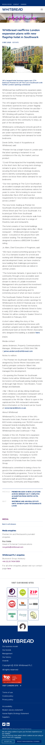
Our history (6, 657)
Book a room (7, 4)
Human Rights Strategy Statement (15, 713)
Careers (23, 4)
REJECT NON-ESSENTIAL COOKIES (28, 741)
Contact (16, 4)
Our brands (6, 650)
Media (5, 519)
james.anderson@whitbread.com (18, 351)
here (38, 333)
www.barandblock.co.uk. (15, 408)
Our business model (10, 646)
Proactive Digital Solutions (22, 729)
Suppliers (6, 717)
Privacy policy (7, 699)
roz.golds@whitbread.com (13, 547)
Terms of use (7, 692)
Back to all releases (9, 524)
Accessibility (7, 706)
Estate (16, 42)
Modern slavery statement (12, 710)
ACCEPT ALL (8, 741)
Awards (5, 661)
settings (18, 737)
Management (7, 653)
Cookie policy (7, 696)
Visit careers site (10, 686)
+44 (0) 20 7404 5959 (11, 561)
